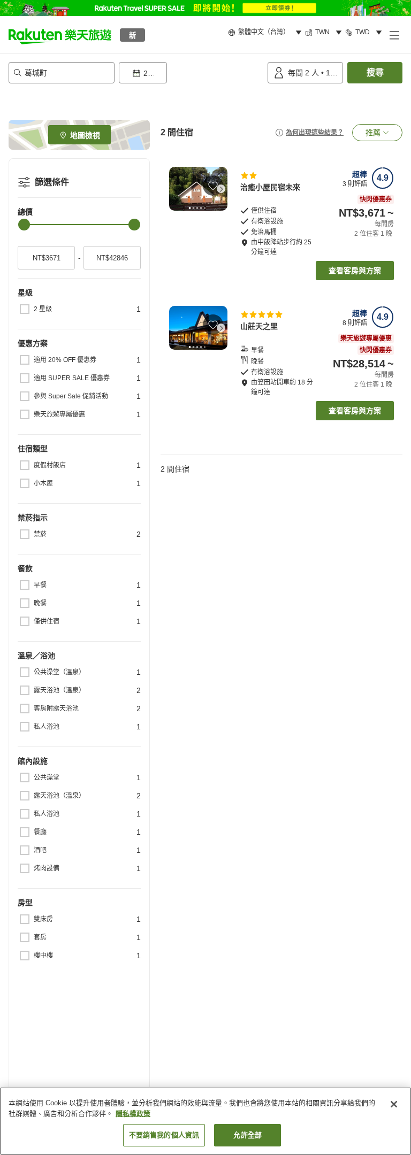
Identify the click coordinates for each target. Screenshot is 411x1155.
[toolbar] (191, 72)
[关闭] (394, 1104)
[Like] (213, 185)
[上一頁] (175, 188)
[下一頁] (221, 188)
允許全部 (247, 1135)
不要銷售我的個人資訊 (164, 1135)
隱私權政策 (133, 1114)
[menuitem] (266, 32)
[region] (205, 1121)
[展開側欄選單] (393, 34)
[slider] (24, 224)
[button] (60, 35)
